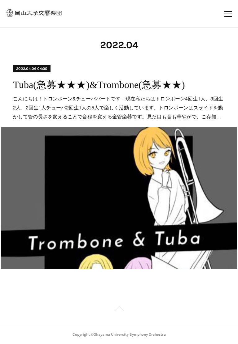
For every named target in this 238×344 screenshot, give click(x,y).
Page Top (119, 309)
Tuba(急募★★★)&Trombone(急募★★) (99, 84)
